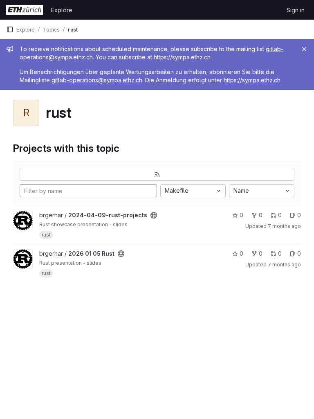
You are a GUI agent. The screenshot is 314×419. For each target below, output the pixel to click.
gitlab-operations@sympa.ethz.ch (97, 80)
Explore (61, 10)
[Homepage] (24, 9)
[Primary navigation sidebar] (9, 29)
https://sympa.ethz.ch (182, 57)
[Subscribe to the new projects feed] (157, 174)
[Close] (304, 49)
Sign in (296, 10)
